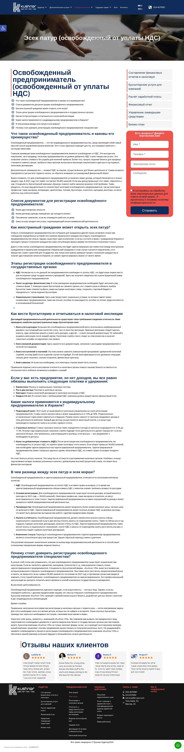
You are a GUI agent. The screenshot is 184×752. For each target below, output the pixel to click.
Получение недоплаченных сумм (105, 696)
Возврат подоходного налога (105, 716)
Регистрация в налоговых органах (76, 701)
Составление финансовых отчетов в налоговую (49, 695)
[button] (42, 7)
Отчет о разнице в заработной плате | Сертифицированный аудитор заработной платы (105, 706)
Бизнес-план (45, 727)
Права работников (104, 722)
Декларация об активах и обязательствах (77, 730)
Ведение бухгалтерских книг (78, 719)
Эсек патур (73, 696)
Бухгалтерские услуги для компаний (49, 702)
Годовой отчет (74, 725)
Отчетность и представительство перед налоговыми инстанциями (76, 711)
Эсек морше (73, 692)
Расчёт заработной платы (48, 709)
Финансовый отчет (48, 714)
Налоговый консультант (78, 735)
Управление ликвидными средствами (45, 721)
